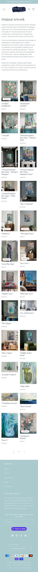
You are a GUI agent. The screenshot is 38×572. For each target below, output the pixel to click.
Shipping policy (25, 567)
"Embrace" (5, 233)
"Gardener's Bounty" (25, 437)
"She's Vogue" (6, 353)
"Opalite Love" (7, 294)
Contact (7, 473)
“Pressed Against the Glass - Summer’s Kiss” (27, 172)
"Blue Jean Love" (26, 294)
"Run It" (4, 440)
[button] (4, 9)
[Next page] (24, 451)
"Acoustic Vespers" (8, 374)
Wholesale (7, 486)
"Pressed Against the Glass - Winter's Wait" (28, 137)
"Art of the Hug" (7, 264)
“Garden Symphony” (6, 104)
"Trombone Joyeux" (9, 403)
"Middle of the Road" (25, 354)
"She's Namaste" (26, 204)
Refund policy (17, 565)
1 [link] (13, 452)
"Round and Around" (25, 104)
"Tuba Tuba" (25, 386)
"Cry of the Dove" (27, 313)
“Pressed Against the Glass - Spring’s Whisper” (9, 172)
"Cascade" (5, 135)
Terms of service (14, 567)
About (6, 469)
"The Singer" (6, 323)
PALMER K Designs (17, 562)
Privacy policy (27, 565)
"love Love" (24, 263)
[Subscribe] (32, 522)
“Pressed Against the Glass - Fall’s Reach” (8, 195)
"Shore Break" (25, 406)
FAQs (6, 482)
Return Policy (9, 478)
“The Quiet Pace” (27, 233)
